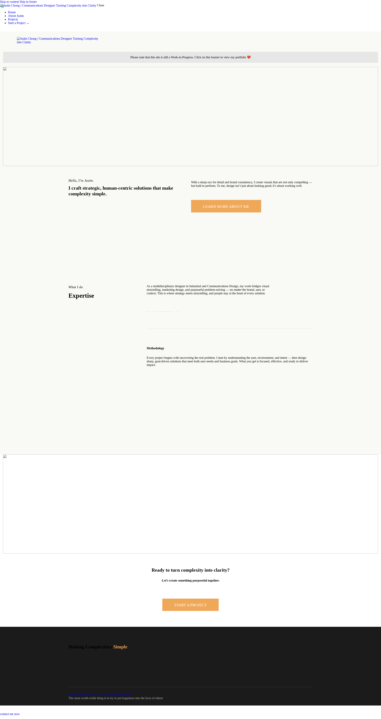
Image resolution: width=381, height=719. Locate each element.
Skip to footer (28, 1)
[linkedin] (2, 29)
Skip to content (9, 1)
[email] (15, 29)
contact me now (10, 714)
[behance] (6, 29)
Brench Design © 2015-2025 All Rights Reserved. (100, 694)
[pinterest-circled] (11, 29)
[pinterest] (304, 663)
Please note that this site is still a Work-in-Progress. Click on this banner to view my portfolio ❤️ (190, 57)
